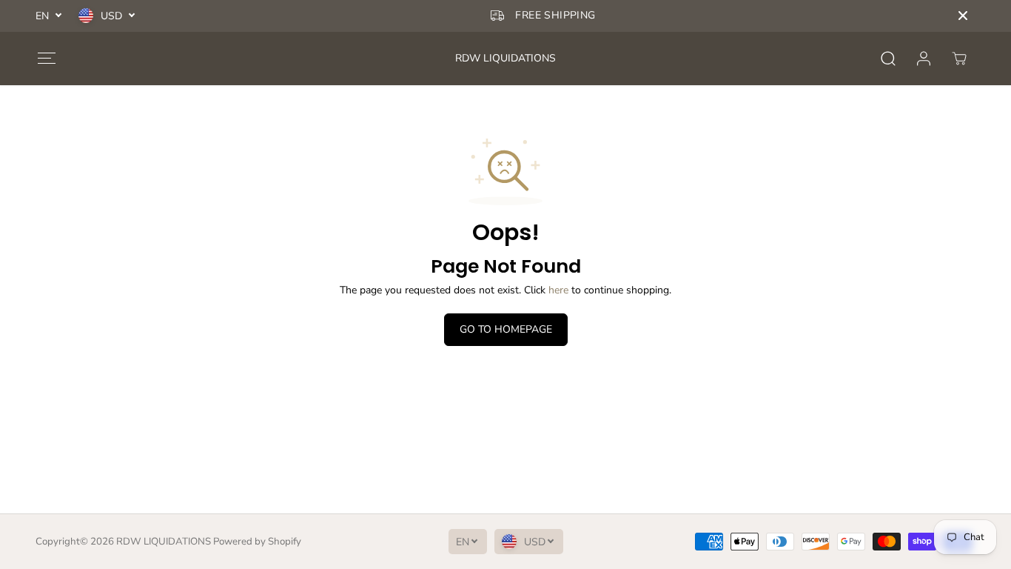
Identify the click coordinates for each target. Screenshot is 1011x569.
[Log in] (923, 58)
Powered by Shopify (257, 541)
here (558, 290)
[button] (46, 58)
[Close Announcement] (962, 15)
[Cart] (959, 58)
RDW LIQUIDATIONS (163, 541)
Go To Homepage (506, 329)
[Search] (888, 58)
